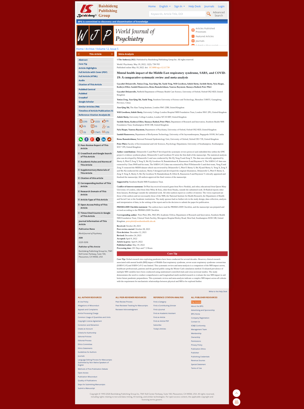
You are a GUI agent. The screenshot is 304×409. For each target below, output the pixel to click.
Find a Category (159, 302)
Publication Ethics (198, 349)
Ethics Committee (85, 344)
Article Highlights (88, 68)
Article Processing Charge (88, 313)
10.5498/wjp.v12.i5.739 (159, 67)
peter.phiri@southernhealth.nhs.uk (140, 221)
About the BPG (197, 306)
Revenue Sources (198, 360)
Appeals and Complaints (88, 309)
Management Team (199, 329)
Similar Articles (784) (89, 106)
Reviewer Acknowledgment (127, 309)
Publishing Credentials (200, 356)
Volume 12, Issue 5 (107, 49)
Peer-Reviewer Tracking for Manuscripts (132, 305)
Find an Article (159, 317)
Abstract (83, 59)
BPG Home (195, 314)
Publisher (195, 352)
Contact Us (195, 321)
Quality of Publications (87, 380)
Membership (196, 333)
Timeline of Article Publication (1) (96, 110)
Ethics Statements (85, 348)
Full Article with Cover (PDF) (93, 72)
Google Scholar (86, 101)
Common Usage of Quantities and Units (94, 317)
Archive (90, 49)
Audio (82, 80)
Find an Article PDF (161, 321)
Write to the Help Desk (218, 291)
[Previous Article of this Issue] (79, 54)
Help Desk (195, 6)
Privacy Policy (196, 345)
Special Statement (198, 364)
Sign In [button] (178, 6)
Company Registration (200, 318)
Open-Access (83, 373)
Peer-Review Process (124, 302)
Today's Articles (159, 329)
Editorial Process (84, 340)
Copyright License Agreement (90, 321)
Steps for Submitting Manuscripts (91, 384)
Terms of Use (196, 368)
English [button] (164, 6)
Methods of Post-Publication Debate (93, 369)
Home (152, 6)
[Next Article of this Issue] (112, 54)
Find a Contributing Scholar (164, 305)
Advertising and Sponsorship (203, 310)
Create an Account (85, 329)
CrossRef (83, 97)
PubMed (83, 93)
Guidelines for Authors (87, 352)
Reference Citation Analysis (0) (94, 114)
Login (221, 6)
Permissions (196, 341)
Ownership (195, 337)
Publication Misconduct (87, 376)
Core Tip (83, 63)
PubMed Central (87, 89)
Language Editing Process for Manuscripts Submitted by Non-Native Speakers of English (95, 362)
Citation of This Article (90, 84)
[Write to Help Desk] (236, 402)
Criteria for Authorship (87, 333)
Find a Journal (159, 309)
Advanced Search (219, 14)
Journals (209, 6)
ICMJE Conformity (198, 325)
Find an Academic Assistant (164, 313)
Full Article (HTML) (88, 76)
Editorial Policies (84, 336)
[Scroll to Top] (236, 393)
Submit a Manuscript (86, 388)
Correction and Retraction (88, 325)
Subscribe (157, 325)
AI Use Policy (83, 302)
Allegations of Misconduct (88, 305)
